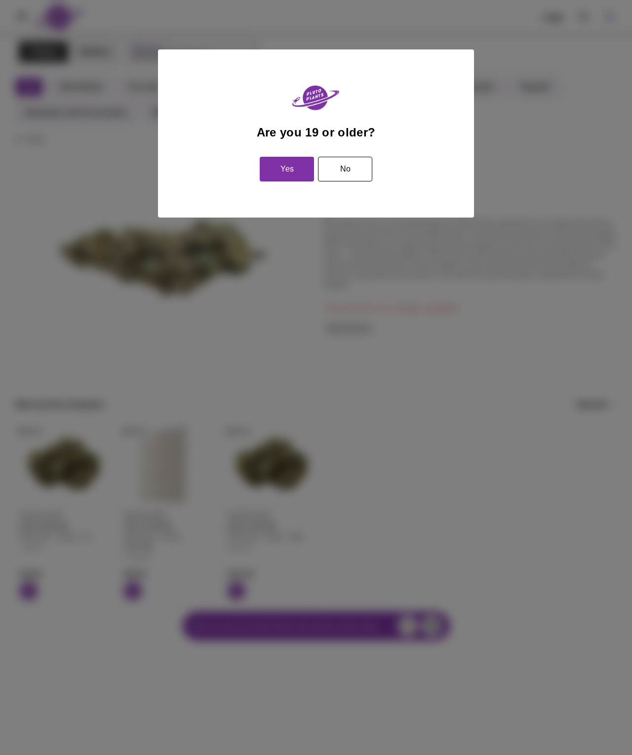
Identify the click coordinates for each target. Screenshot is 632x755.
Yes (287, 169)
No (345, 169)
